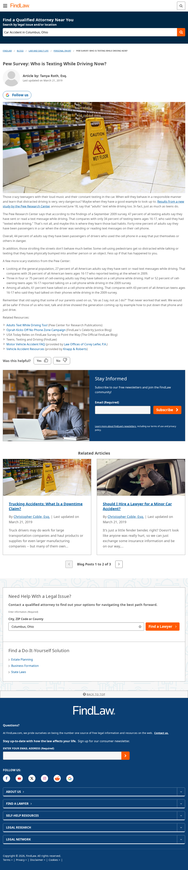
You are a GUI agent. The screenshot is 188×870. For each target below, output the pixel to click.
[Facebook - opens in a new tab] (6, 778)
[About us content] (181, 792)
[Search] (181, 6)
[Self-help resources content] (181, 815)
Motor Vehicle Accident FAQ (25, 344)
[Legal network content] (181, 839)
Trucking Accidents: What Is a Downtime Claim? (46, 506)
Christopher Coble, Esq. (32, 516)
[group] (94, 514)
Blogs (20, 50)
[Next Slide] (119, 564)
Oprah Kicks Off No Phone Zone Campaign (36, 330)
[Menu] (5, 5)
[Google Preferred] (69, 778)
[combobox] (76, 626)
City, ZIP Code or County (25, 619)
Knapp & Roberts (75, 349)
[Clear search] (140, 626)
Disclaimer (36, 860)
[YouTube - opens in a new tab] (19, 778)
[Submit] (125, 756)
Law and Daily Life (38, 50)
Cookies (53, 860)
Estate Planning (22, 659)
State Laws (18, 672)
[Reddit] (57, 778)
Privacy (20, 860)
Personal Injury (62, 50)
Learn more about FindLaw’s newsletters (115, 426)
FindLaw (7, 50)
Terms (6, 860)
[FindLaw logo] (21, 5)
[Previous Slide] (69, 564)
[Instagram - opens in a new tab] (44, 778)
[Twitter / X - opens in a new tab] (31, 778)
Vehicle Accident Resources (25, 349)
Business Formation (25, 666)
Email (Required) (107, 402)
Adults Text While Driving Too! (27, 325)
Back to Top (96, 694)
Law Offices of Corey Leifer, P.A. (85, 344)
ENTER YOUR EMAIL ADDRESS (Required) (28, 748)
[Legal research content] (181, 827)
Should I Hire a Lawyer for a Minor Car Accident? (137, 506)
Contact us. (161, 733)
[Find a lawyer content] (181, 804)
